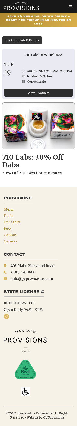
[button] (70, 6)
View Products (38, 93)
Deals (8, 216)
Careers (10, 241)
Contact (10, 235)
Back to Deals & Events (22, 40)
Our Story (12, 222)
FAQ (7, 228)
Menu (9, 209)
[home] (20, 6)
